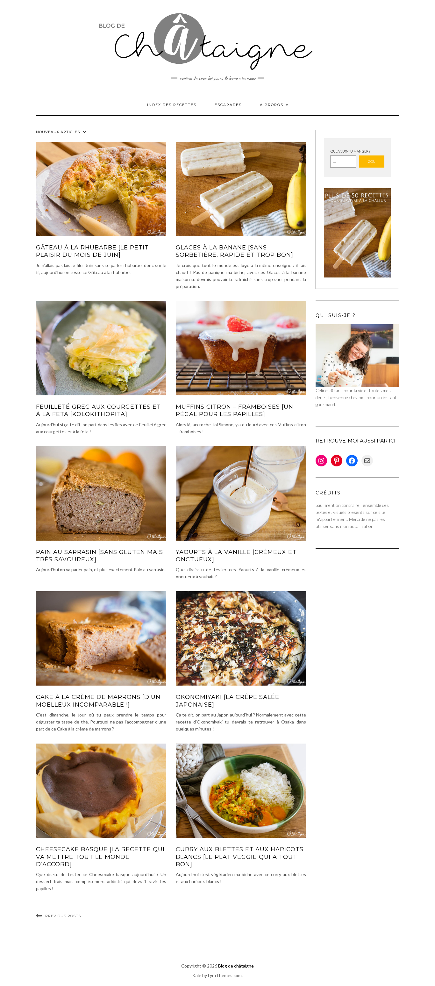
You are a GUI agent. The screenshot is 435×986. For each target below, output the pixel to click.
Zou (371, 161)
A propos (272, 105)
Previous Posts (63, 916)
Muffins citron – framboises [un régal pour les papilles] (234, 410)
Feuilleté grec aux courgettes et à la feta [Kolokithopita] (98, 410)
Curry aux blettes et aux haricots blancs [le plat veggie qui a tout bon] (239, 857)
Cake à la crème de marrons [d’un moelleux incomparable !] (98, 701)
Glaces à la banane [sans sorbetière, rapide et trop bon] (234, 251)
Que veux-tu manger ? (350, 151)
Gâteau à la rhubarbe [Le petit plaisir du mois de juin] (92, 251)
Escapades (228, 105)
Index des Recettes (171, 105)
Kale (196, 975)
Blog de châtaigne (236, 965)
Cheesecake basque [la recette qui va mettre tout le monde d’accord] (100, 857)
